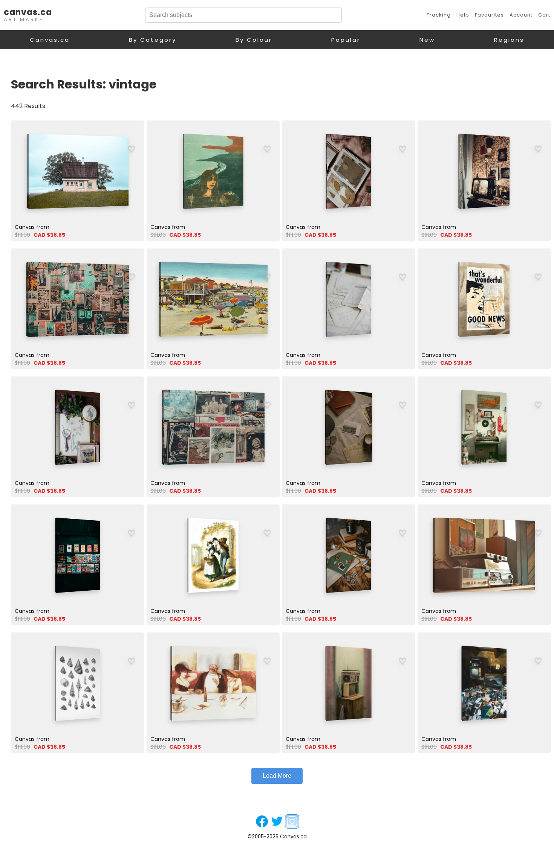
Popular (345, 40)
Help (462, 14)
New (427, 40)
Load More (277, 775)
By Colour (254, 40)
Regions (509, 40)
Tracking (439, 14)
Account (521, 14)
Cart (544, 14)
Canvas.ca (50, 40)
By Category (152, 40)
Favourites (489, 14)
